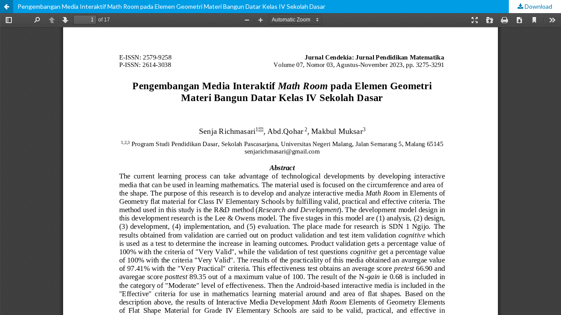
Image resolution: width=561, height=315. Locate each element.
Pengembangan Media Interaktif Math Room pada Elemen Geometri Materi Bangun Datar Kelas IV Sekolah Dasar (171, 6)
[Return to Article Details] (6, 6)
